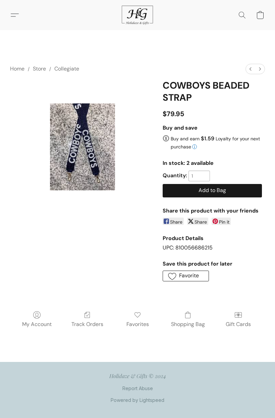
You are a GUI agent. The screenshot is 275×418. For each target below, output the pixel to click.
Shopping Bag (188, 324)
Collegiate (66, 68)
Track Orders (87, 324)
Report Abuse (137, 388)
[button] (137, 15)
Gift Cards (238, 324)
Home (17, 68)
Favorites (137, 324)
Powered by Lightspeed (137, 400)
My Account (37, 324)
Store (39, 68)
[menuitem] (250, 69)
